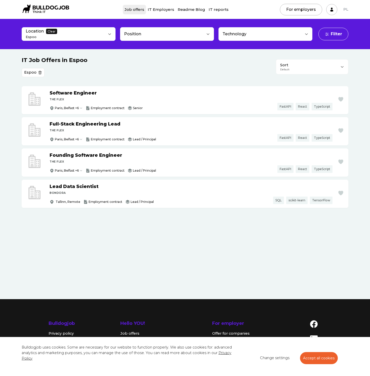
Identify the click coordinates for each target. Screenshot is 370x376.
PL (345, 9)
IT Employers (161, 9)
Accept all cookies (319, 358)
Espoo (30, 72)
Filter (336, 34)
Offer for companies (231, 333)
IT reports (219, 9)
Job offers (134, 9)
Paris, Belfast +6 (67, 108)
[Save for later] (341, 99)
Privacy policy (61, 333)
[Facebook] (313, 324)
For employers (301, 9)
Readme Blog (191, 9)
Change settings (274, 358)
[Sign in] (331, 9)
